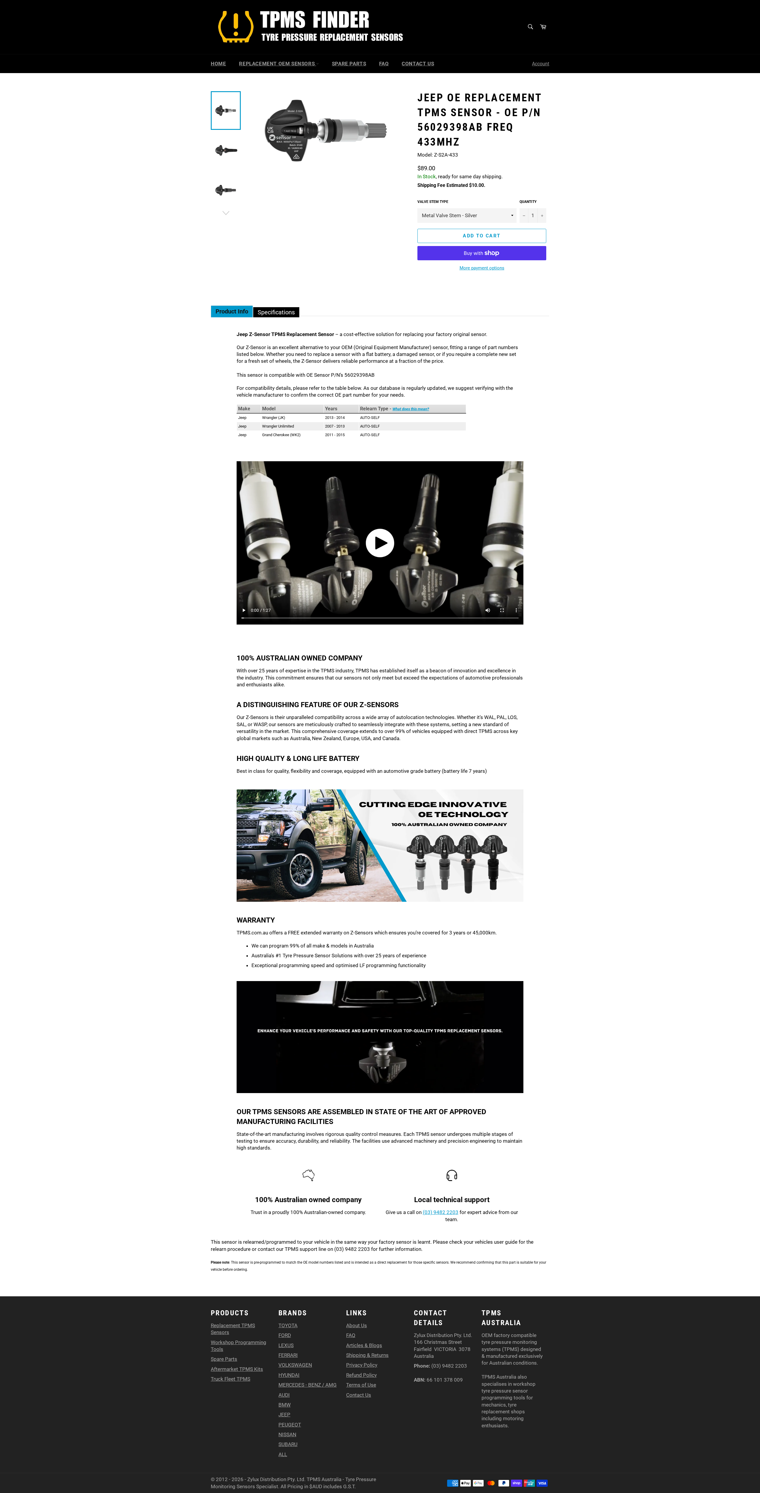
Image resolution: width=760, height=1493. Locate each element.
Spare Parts (349, 64)
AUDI (284, 1395)
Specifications (276, 312)
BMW (284, 1405)
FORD (284, 1335)
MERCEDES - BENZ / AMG (307, 1385)
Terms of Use (361, 1385)
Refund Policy (361, 1375)
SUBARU (287, 1444)
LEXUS (286, 1345)
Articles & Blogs (364, 1345)
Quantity (528, 202)
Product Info (232, 311)
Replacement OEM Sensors (277, 64)
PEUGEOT (289, 1425)
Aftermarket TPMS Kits (237, 1369)
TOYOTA (287, 1325)
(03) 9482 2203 (440, 1212)
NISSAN (287, 1434)
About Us (356, 1325)
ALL (282, 1454)
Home (218, 64)
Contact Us (418, 64)
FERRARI (288, 1355)
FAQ (384, 64)
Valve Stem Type (432, 202)
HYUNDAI (289, 1375)
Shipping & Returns (367, 1355)
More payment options (482, 268)
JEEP (284, 1415)
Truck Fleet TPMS (230, 1379)
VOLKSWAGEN (295, 1365)
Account (540, 64)
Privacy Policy (361, 1365)
